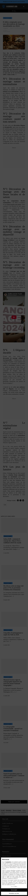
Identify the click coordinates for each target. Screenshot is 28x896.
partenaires (8, 861)
